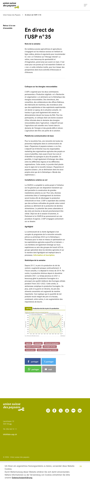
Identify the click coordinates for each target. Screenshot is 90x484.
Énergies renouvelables (33, 346)
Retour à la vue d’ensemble (9, 26)
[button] (33, 361)
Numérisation (30, 350)
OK (81, 466)
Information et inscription (43, 255)
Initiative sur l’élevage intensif (47, 350)
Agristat (28, 343)
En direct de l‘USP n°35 (33, 15)
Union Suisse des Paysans (11, 15)
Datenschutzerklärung (22, 477)
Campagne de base (49, 346)
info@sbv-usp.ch (10, 434)
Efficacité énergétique (51, 343)
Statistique (38, 343)
